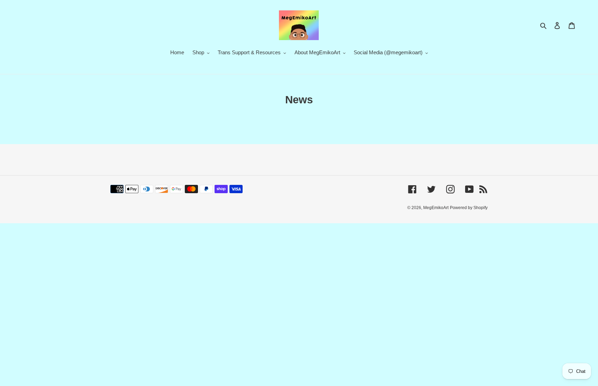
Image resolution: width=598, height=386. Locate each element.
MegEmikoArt (435, 207)
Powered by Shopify (469, 207)
